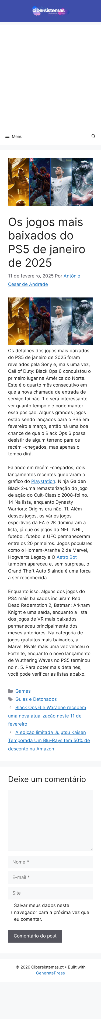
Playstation (43, 481)
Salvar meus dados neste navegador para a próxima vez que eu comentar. (51, 912)
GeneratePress (50, 973)
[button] (93, 136)
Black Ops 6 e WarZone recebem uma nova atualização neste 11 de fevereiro (47, 716)
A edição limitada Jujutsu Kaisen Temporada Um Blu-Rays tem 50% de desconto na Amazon (49, 740)
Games (23, 691)
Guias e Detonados (36, 699)
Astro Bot (66, 557)
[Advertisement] (50, 75)
